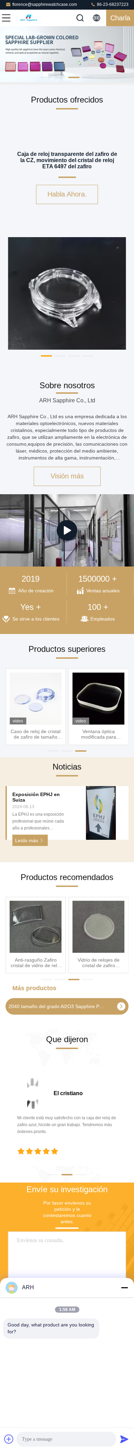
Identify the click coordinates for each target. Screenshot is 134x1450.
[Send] (124, 1439)
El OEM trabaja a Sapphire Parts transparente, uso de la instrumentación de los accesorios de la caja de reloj (35, 962)
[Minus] (124, 1287)
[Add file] (9, 1439)
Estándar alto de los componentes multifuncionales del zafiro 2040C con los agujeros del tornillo (98, 962)
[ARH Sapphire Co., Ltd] (29, 18)
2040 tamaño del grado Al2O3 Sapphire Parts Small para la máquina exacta (57, 1006)
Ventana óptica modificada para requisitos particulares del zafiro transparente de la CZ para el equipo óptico (98, 734)
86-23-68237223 (112, 4)
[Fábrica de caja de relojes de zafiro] (67, 530)
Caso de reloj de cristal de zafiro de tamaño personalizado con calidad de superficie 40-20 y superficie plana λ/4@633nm (35, 734)
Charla (120, 18)
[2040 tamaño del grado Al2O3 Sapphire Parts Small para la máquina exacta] (121, 1006)
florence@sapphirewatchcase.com (44, 4)
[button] (46, 77)
